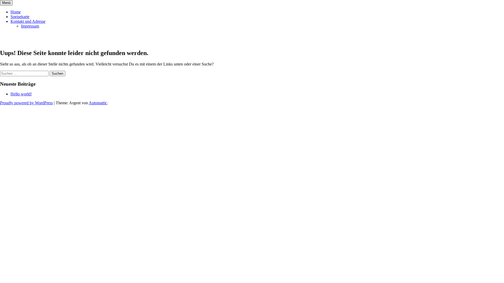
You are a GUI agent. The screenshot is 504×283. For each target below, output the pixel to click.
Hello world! (21, 94)
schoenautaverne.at (34, 38)
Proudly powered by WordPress (26, 103)
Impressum (30, 26)
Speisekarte (19, 16)
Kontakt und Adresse (27, 21)
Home (15, 12)
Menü (6, 3)
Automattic (98, 103)
